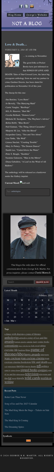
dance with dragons (25, 346)
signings (43, 370)
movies (21, 366)
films (27, 350)
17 (22, 312)
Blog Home (15, 15)
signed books (29, 370)
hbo (20, 353)
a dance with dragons (14, 334)
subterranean (20, 374)
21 (49, 312)
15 (8, 312)
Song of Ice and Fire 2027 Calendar (21, 403)
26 (36, 316)
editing (43, 345)
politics (45, 366)
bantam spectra (20, 342)
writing (9, 381)
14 (49, 308)
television (32, 373)
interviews (45, 354)
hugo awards (32, 354)
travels (20, 378)
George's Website (36, 15)
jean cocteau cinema (33, 358)
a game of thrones (32, 334)
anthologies (16, 191)
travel (14, 378)
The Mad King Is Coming (16, 420)
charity (35, 342)
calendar (29, 342)
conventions (11, 345)
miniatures (12, 366)
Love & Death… (16, 44)
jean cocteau (12, 358)
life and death (39, 362)
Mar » (13, 320)
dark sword (35, 345)
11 (29, 308)
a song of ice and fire (36, 337)
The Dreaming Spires (14, 426)
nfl (39, 365)
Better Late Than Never (15, 396)
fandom (21, 350)
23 (15, 316)
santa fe (7, 370)
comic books (43, 341)
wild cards (32, 377)
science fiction (15, 370)
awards (9, 341)
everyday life (11, 350)
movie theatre (30, 366)
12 (36, 308)
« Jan (6, 320)
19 (36, 312)
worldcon (46, 378)
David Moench (42, 272)
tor (9, 378)
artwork (22, 337)
